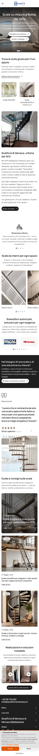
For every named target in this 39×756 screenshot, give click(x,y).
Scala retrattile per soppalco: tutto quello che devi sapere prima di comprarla (19, 579)
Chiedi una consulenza (18, 34)
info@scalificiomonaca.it (15, 701)
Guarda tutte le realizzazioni (18, 688)
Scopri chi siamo (8, 209)
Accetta (10, 748)
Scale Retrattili (9, 100)
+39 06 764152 (9, 699)
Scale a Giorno (7, 308)
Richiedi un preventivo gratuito (13, 381)
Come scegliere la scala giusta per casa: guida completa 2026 (19, 521)
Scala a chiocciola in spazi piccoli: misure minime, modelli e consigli (19, 634)
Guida (6, 539)
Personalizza (19, 753)
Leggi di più (7, 528)
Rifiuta (29, 748)
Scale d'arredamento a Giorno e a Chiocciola (27, 102)
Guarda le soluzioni (18, 39)
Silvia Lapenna (11, 431)
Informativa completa (12, 744)
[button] (17, 50)
